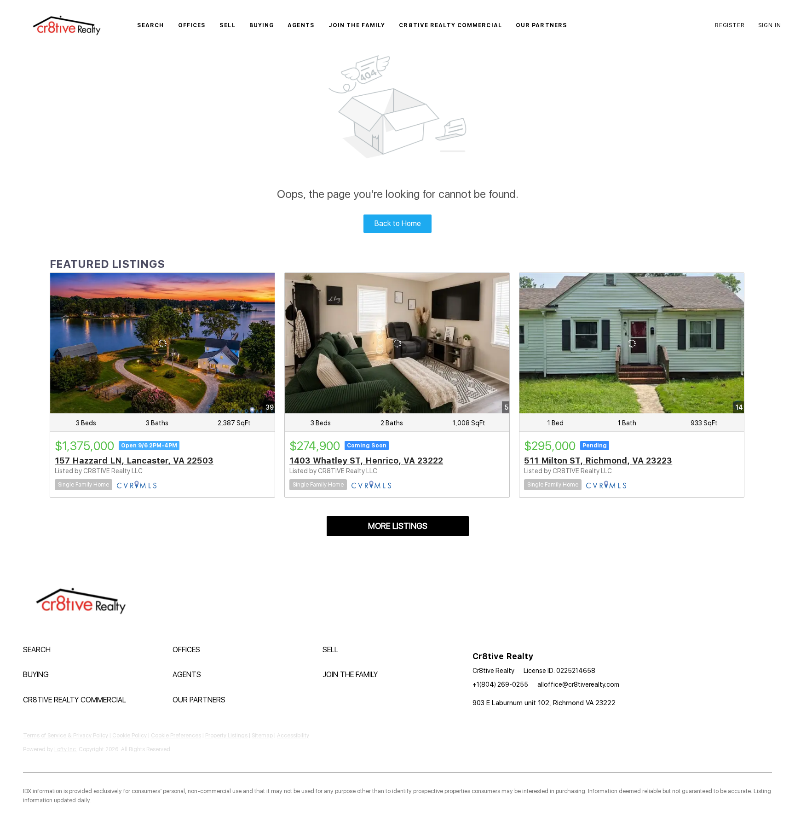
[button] (66, 25)
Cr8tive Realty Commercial (450, 25)
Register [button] (729, 25)
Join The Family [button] (357, 25)
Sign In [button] (769, 25)
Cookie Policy (129, 735)
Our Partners (541, 25)
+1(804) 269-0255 (500, 684)
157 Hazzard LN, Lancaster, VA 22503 (134, 460)
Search (150, 25)
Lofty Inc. (65, 749)
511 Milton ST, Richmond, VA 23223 (598, 460)
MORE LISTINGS (397, 526)
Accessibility (293, 735)
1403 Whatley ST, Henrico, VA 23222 (366, 460)
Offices (192, 25)
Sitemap (262, 735)
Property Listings (226, 735)
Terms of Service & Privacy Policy (65, 735)
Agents (301, 25)
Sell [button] (227, 25)
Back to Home (397, 223)
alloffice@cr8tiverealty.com (578, 684)
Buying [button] (261, 25)
